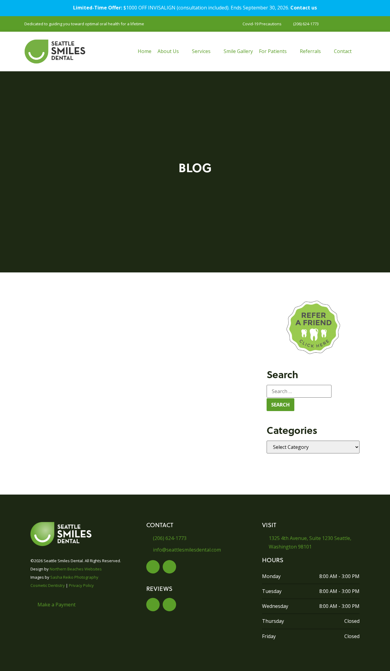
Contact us (303, 7)
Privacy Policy (81, 585)
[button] (171, 51)
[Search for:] (299, 391)
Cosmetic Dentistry (47, 585)
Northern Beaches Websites (76, 569)
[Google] (169, 604)
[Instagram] (169, 566)
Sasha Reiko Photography (74, 577)
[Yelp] (153, 604)
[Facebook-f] (153, 566)
